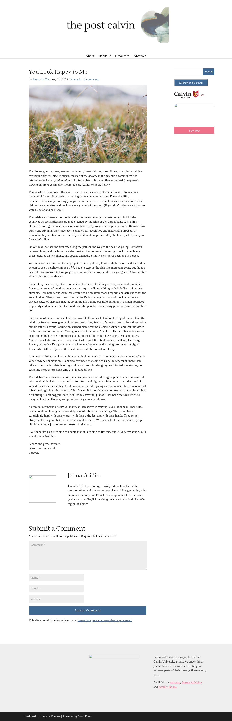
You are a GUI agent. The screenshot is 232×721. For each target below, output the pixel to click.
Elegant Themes (50, 716)
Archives (140, 56)
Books (103, 56)
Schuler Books (168, 686)
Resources (122, 56)
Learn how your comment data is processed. (105, 620)
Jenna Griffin (41, 79)
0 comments (91, 79)
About (90, 56)
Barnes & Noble (192, 682)
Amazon (175, 682)
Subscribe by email (191, 82)
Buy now (194, 130)
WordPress (85, 716)
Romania (76, 79)
